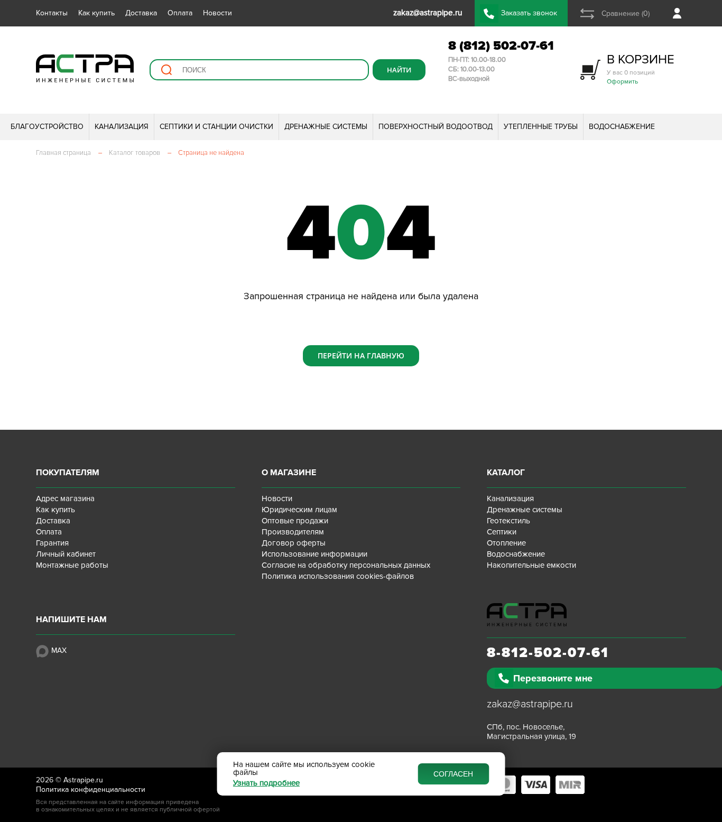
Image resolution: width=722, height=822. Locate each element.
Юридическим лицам (299, 509)
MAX (59, 650)
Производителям (293, 532)
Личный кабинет (66, 554)
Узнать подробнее (266, 783)
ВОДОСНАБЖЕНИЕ (622, 126)
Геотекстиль (508, 520)
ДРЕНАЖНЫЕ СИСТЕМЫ (325, 126)
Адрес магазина (65, 498)
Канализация (510, 498)
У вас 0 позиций (640, 68)
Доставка (141, 12)
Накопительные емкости (531, 565)
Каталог (506, 472)
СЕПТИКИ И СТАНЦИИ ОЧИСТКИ (216, 126)
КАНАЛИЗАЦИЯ (122, 126)
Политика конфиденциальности (90, 789)
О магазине (289, 472)
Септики (501, 532)
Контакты (52, 12)
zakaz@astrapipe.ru (530, 704)
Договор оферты (294, 543)
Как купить (96, 12)
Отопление (506, 543)
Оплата (180, 12)
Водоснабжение (516, 554)
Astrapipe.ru (83, 779)
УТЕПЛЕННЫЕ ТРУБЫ (541, 126)
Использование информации (314, 554)
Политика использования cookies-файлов (338, 576)
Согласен (453, 774)
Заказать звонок (529, 12)
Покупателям (67, 472)
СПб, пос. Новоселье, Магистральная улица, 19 (531, 731)
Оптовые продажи (295, 520)
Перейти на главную (361, 355)
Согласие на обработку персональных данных (346, 565)
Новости (217, 12)
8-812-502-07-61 (548, 652)
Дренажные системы (524, 509)
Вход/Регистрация (679, 13)
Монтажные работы (72, 565)
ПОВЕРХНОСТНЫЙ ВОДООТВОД (435, 126)
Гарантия (52, 543)
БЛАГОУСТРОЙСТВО (47, 126)
